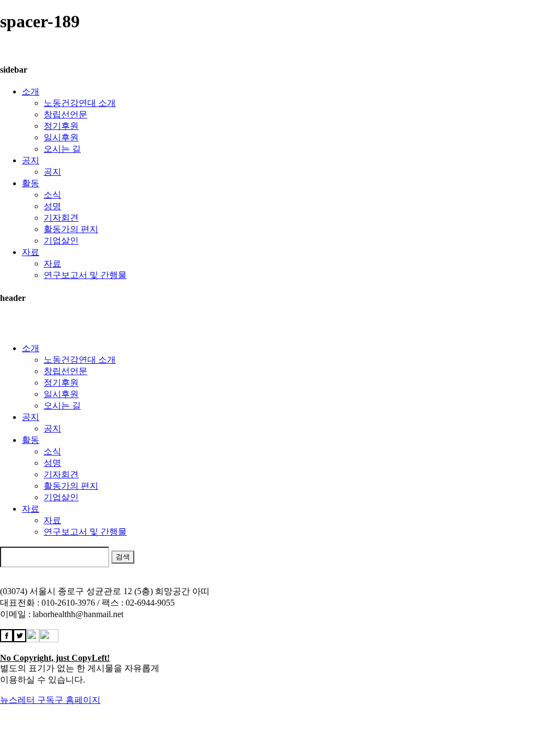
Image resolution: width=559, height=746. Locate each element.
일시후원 (61, 137)
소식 (52, 194)
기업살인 (61, 240)
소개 (30, 91)
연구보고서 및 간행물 (85, 275)
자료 (30, 252)
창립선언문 (65, 114)
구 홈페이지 (77, 699)
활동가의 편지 (71, 229)
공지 (30, 160)
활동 (30, 183)
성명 (52, 206)
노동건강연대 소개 (80, 103)
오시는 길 (62, 148)
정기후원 (61, 126)
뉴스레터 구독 (27, 699)
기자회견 (61, 217)
